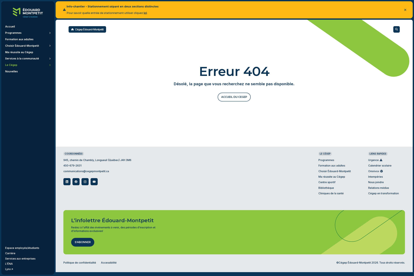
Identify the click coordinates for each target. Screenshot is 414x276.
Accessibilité (109, 262)
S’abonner (83, 242)
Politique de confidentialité (79, 262)
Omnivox (374, 171)
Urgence (373, 160)
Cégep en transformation (383, 193)
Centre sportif (326, 182)
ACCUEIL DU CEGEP (234, 97)
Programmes (326, 160)
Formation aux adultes (331, 165)
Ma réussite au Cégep (331, 176)
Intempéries (375, 176)
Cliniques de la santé (331, 193)
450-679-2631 (72, 165)
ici (145, 13)
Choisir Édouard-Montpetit (334, 171)
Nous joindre (376, 182)
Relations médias (378, 187)
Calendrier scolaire (380, 165)
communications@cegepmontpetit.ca (86, 171)
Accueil (10, 26)
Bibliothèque (326, 187)
